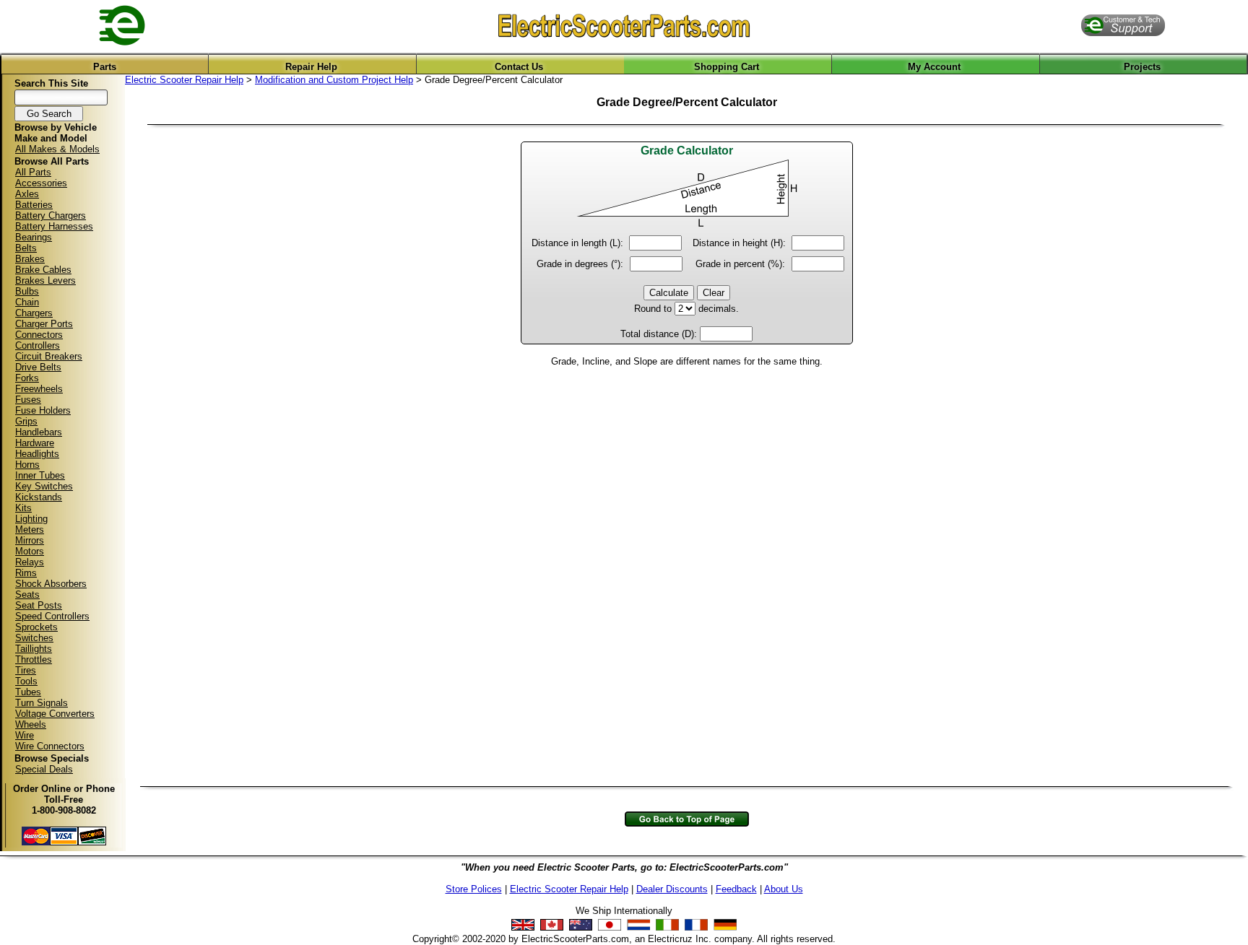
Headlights (37, 453)
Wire (24, 735)
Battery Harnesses (54, 226)
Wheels (30, 724)
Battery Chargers (50, 215)
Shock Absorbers (51, 583)
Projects (1142, 66)
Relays (29, 562)
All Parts (33, 172)
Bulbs (27, 291)
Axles (27, 193)
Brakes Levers (45, 280)
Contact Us (519, 66)
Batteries (34, 204)
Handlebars (38, 432)
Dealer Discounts (672, 889)
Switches (34, 637)
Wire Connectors (49, 746)
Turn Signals (41, 702)
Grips (26, 421)
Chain (27, 302)
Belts (26, 248)
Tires (25, 670)
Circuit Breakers (48, 356)
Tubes (28, 692)
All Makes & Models (57, 149)
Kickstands (38, 497)
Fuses (28, 399)
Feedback (736, 889)
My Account (934, 66)
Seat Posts (38, 605)
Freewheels (39, 388)
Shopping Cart (726, 66)
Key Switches (44, 486)
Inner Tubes (40, 475)
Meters (29, 529)
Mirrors (29, 540)
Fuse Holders (43, 410)
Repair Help (311, 66)
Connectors (39, 334)
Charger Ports (44, 323)
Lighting (31, 518)
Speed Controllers (52, 616)
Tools (26, 681)
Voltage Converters (55, 713)
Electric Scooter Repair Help (184, 79)
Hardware (34, 442)
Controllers (37, 345)
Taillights (33, 648)
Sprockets (36, 627)
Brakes (30, 258)
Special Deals (44, 769)
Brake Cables (43, 269)
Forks (27, 378)
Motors (29, 551)
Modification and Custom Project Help (334, 79)
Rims (26, 572)
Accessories (41, 183)
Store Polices (474, 889)
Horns (27, 464)
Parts (104, 66)
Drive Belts (38, 367)
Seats (27, 594)
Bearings (33, 237)
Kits (23, 507)
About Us (783, 889)
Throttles (33, 659)
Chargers (34, 313)
